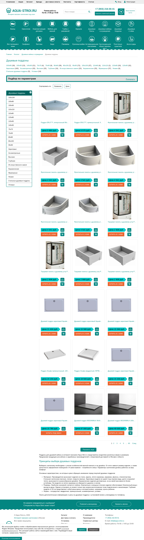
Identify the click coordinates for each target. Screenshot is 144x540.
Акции (20, 2)
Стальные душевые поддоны (17, 71)
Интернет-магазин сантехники (25, 518)
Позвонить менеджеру (88, 504)
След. (134, 443)
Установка (65, 521)
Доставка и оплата (53, 2)
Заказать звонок (121, 504)
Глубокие (51, 68)
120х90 (125, 65)
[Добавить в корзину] (62, 135)
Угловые (35, 71)
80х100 (65, 65)
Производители (89, 518)
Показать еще (88, 450)
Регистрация (131, 2)
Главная (9, 54)
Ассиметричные (26, 68)
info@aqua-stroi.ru (117, 521)
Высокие (40, 68)
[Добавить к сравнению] (62, 130)
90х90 (74, 65)
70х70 (39, 65)
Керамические (88, 68)
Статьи (91, 2)
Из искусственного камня (69, 68)
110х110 (105, 65)
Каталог (30, 2)
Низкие (115, 68)
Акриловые (10, 68)
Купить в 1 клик (49, 135)
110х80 (95, 65)
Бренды (39, 2)
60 (129, 443)
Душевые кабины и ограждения (32, 54)
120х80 (114, 65)
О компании (10, 2)
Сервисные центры (90, 521)
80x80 (56, 65)
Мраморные (103, 68)
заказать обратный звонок (105, 13)
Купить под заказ (53, 433)
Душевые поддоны (17, 93)
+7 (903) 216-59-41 (105, 9)
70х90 (47, 65)
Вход (119, 2)
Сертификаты (79, 2)
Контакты (67, 2)
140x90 (29, 65)
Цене (67, 86)
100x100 (85, 65)
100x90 (19, 65)
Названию (58, 86)
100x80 (8, 65)
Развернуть (130, 79)
